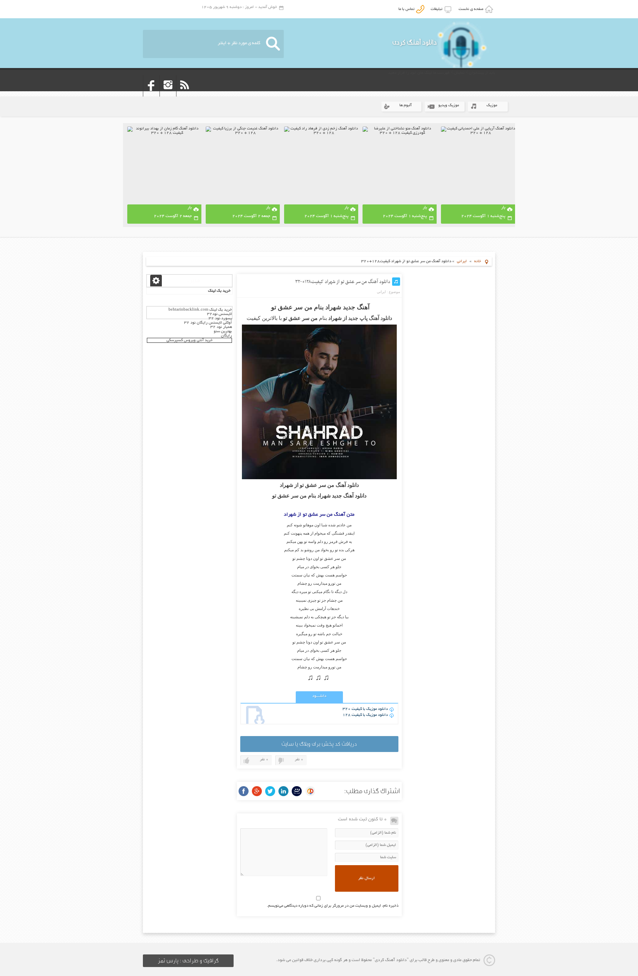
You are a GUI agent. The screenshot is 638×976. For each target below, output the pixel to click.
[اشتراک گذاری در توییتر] (270, 791)
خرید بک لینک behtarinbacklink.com (200, 310)
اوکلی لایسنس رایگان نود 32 (208, 323)
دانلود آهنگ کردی (414, 42)
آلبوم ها (405, 105)
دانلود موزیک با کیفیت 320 (365, 709)
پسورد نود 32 (220, 318)
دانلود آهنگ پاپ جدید (370, 318)
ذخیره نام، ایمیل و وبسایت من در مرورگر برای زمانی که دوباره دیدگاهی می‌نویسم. (332, 906)
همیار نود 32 (221, 327)
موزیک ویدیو (448, 105)
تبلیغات (437, 9)
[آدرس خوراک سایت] (184, 94)
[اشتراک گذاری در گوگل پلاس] (257, 791)
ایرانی (462, 261)
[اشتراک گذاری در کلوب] (310, 791)
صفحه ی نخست (472, 9)
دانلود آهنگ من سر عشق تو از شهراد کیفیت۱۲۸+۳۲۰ (342, 281)
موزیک (491, 105)
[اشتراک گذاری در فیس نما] (297, 791)
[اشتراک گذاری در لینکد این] (283, 791)
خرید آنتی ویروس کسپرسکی (189, 340)
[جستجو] (273, 44)
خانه (477, 261)
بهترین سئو (223, 331)
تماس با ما (407, 9)
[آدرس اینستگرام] (168, 94)
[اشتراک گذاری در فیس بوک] (244, 791)
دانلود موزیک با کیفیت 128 (365, 715)
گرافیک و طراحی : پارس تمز (188, 960)
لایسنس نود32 (219, 314)
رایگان (226, 336)
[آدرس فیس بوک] (151, 94)
